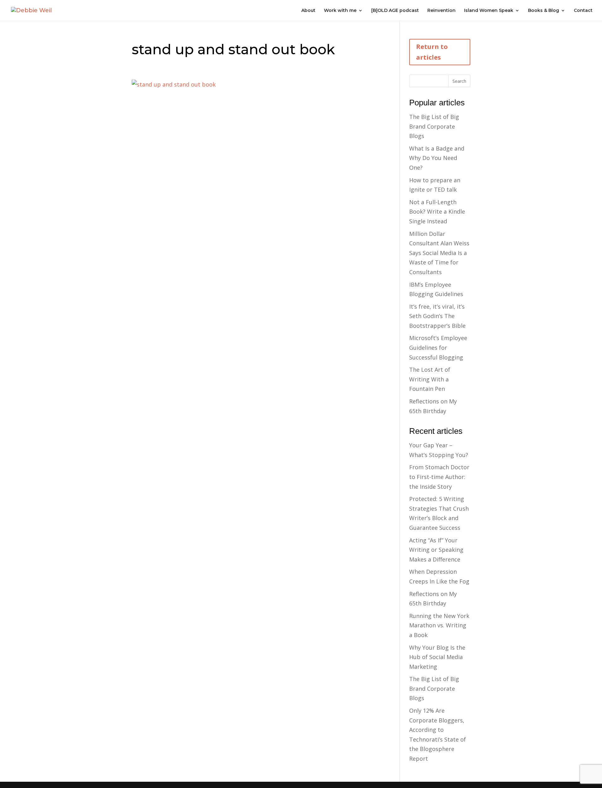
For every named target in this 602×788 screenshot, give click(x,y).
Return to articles (432, 51)
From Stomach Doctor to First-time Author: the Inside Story (439, 476)
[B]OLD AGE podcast (395, 10)
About (308, 10)
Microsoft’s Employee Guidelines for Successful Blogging (438, 347)
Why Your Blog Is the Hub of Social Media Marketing (437, 657)
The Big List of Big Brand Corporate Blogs (434, 126)
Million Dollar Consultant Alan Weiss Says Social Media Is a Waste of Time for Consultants (439, 253)
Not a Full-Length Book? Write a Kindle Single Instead (437, 211)
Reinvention (441, 10)
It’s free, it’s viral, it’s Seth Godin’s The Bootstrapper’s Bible (437, 316)
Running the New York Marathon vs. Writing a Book (439, 625)
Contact (583, 10)
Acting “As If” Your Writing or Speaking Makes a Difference (436, 549)
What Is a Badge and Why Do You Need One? (436, 158)
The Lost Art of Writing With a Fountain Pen (429, 379)
